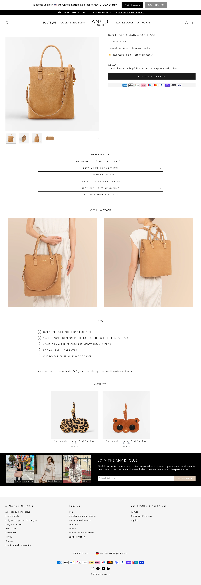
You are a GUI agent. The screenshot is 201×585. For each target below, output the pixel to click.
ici (132, 371)
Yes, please (132, 5)
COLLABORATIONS (72, 22)
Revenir (72, 528)
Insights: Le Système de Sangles (21, 520)
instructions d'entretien (100, 181)
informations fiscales (100, 195)
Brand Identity (12, 516)
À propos (144, 22)
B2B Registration (77, 537)
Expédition (74, 524)
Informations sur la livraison (100, 161)
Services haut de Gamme (81, 533)
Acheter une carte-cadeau (82, 516)
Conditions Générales (141, 516)
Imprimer (135, 520)
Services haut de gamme (100, 188)
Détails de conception (100, 168)
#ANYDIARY (10, 528)
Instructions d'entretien (80, 520)
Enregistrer (185, 478)
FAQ (71, 512)
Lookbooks (124, 22)
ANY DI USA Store (104, 4)
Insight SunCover (13, 524)
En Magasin (11, 533)
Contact (9, 541)
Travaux (9, 537)
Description (100, 154)
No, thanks (156, 5)
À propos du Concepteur (17, 512)
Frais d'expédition (131, 68)
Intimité (134, 512)
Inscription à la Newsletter (18, 545)
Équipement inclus (100, 175)
